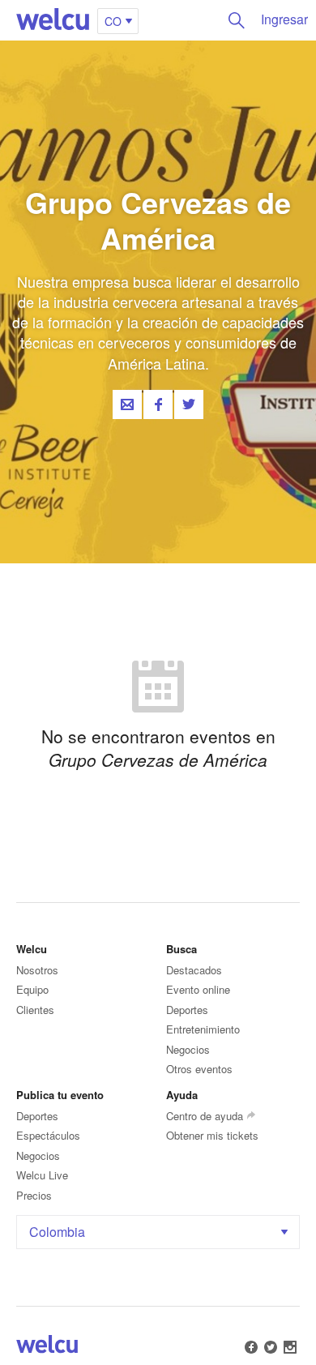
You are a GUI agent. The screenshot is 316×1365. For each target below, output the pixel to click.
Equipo (32, 989)
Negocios (188, 1049)
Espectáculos (48, 1135)
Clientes (35, 1009)
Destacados (194, 970)
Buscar (236, 20)
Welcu (52, 20)
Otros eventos (199, 1068)
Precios (34, 1195)
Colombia (57, 1231)
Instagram (290, 1347)
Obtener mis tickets (212, 1135)
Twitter (188, 404)
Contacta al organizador (127, 404)
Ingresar (284, 19)
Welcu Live (42, 1175)
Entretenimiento (203, 1029)
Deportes (187, 1009)
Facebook (158, 404)
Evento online (198, 989)
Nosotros (37, 970)
